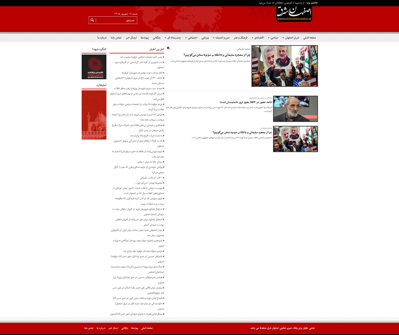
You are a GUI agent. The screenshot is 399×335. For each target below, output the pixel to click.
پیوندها (145, 37)
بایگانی (156, 37)
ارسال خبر (131, 37)
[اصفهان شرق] (199, 17)
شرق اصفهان (291, 37)
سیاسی (274, 37)
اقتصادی (259, 37)
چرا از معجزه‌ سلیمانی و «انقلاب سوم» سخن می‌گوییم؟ (217, 55)
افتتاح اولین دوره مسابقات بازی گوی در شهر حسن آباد (137, 298)
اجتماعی (192, 37)
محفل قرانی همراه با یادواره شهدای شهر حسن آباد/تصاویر (136, 314)
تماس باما (116, 37)
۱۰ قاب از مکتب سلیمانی (151, 178)
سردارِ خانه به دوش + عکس (149, 162)
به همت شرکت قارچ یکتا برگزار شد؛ (146, 136)
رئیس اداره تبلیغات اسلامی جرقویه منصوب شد (141, 57)
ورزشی (205, 37)
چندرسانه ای (174, 37)
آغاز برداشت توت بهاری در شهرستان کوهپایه (142, 73)
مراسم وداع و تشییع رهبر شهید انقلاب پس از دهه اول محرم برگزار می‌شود (270, 3)
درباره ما (102, 37)
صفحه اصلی (309, 37)
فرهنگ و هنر (241, 37)
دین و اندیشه (222, 37)
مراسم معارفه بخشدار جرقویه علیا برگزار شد (142, 251)
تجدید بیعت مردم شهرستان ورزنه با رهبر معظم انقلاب (138, 88)
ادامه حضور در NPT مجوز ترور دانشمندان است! (246, 102)
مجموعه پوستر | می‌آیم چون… (148, 183)
